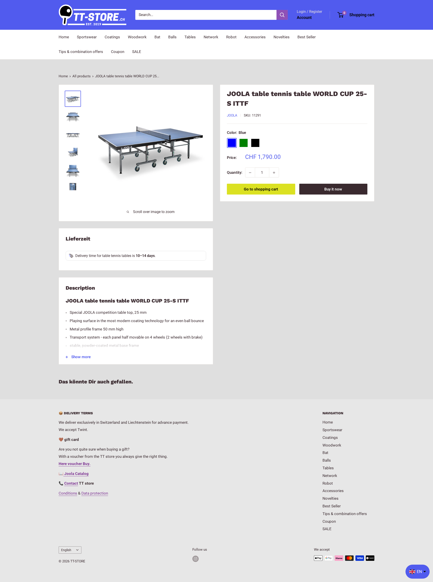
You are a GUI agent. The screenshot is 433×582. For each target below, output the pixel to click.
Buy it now (333, 189)
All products (81, 76)
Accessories (255, 37)
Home (64, 37)
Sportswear (87, 37)
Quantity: (234, 172)
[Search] (282, 15)
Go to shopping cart (261, 189)
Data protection (94, 493)
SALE (136, 51)
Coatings (112, 37)
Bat (157, 37)
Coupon (117, 51)
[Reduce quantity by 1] (250, 172)
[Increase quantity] (274, 172)
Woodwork (137, 37)
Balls (172, 37)
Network (211, 37)
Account (304, 17)
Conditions (68, 493)
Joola (232, 115)
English (66, 550)
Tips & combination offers (81, 51)
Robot (231, 37)
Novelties (282, 37)
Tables (190, 37)
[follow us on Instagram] (195, 558)
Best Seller (306, 37)
